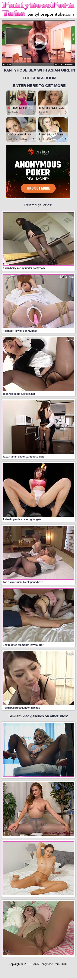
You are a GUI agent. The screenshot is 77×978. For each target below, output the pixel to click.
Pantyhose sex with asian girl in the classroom (39, 78)
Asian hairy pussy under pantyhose (24, 268)
